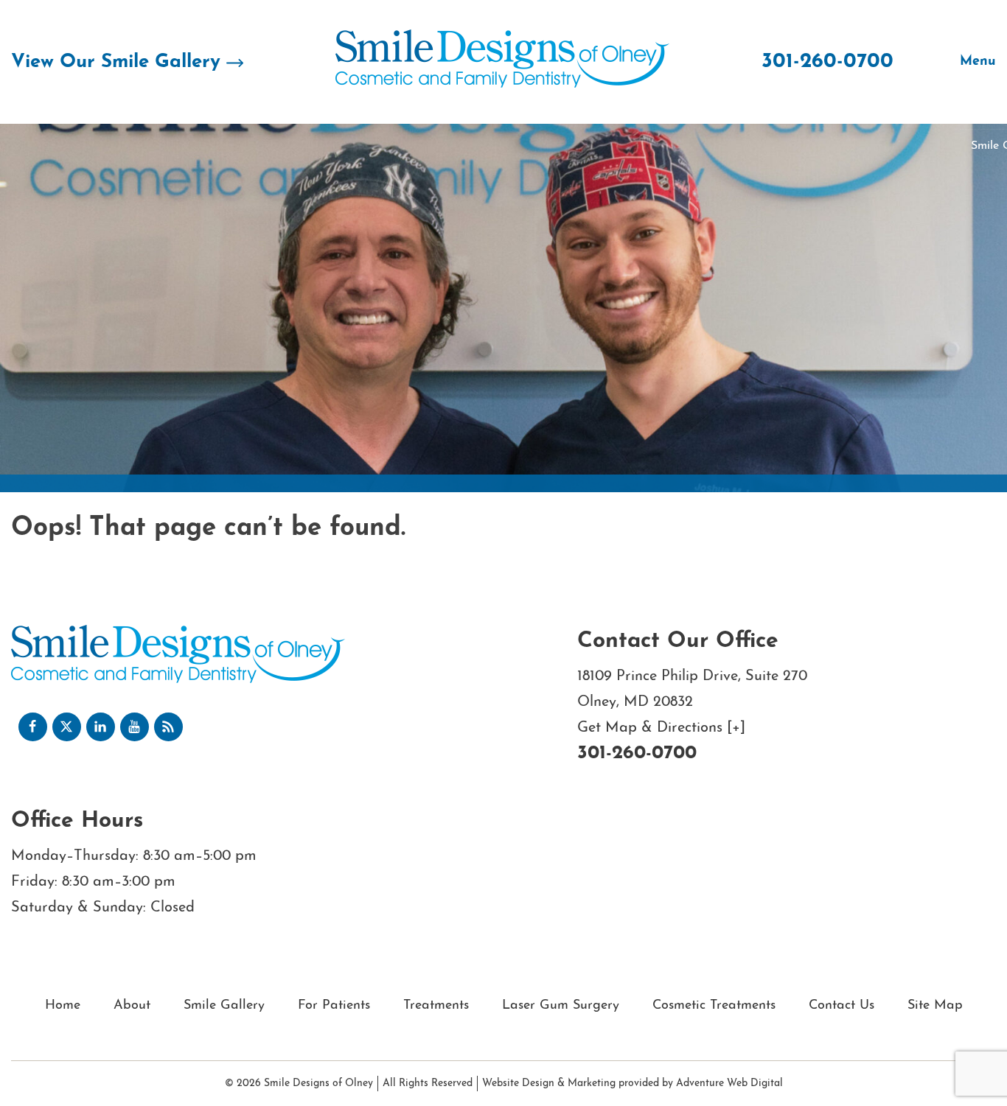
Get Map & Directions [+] (661, 728)
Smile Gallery (224, 1005)
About (132, 1005)
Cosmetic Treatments (714, 1005)
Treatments (436, 1005)
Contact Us (841, 1005)
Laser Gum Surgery (560, 1005)
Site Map (935, 1005)
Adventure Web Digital (729, 1083)
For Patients (334, 1005)
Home (62, 1005)
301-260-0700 (827, 62)
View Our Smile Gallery (118, 62)
